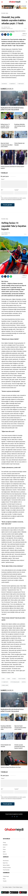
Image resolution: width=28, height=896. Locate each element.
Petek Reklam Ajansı (17, 887)
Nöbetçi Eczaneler (7, 867)
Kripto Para (5, 863)
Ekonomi (5, 854)
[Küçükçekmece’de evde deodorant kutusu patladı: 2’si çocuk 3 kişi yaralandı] (14, 98)
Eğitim (4, 851)
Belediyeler (5, 844)
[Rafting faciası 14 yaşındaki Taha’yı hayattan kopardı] (7, 117)
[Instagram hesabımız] (17, 816)
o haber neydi (5, 682)
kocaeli (14, 678)
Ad (2, 189)
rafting (24, 682)
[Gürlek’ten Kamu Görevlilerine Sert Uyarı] (14, 758)
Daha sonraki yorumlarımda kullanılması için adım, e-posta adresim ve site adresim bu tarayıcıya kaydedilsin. (13, 198)
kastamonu (4, 83)
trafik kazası (21, 83)
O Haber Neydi (6, 876)
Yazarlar (4, 881)
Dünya (4, 849)
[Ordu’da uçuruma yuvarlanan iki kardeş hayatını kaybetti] (14, 157)
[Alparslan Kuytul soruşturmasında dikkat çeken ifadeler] (7, 136)
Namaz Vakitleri (6, 865)
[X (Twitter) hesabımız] (14, 816)
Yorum (3, 179)
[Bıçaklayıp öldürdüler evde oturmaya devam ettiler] (20, 117)
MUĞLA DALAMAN (22, 678)
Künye (4, 878)
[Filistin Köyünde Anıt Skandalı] (20, 136)
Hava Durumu (6, 860)
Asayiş (25, 28)
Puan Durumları (6, 869)
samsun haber (5, 685)
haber (8, 678)
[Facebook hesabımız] (12, 816)
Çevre (4, 847)
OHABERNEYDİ (12, 83)
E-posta (17, 189)
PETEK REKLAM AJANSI (15, 682)
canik (3, 678)
